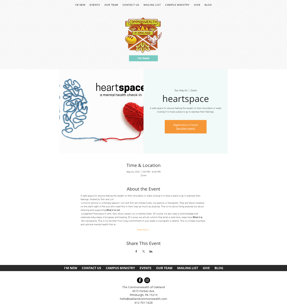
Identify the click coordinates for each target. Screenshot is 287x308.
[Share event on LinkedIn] (150, 251)
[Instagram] (147, 280)
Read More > (143, 229)
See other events (185, 128)
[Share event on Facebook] (136, 251)
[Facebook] (140, 280)
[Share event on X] (143, 251)
